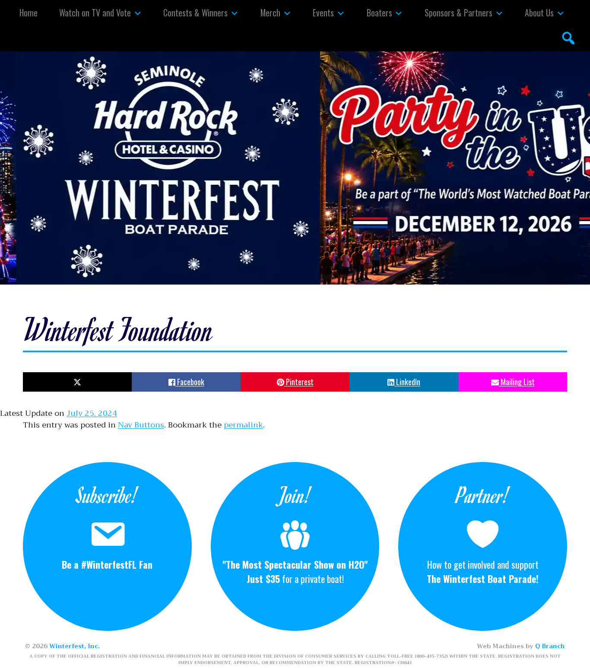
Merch (270, 12)
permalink (243, 425)
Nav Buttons (141, 425)
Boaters (379, 12)
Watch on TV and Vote (95, 12)
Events (323, 12)
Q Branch (550, 646)
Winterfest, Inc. (74, 646)
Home (28, 12)
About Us (539, 12)
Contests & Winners (195, 12)
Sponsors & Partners (458, 12)
